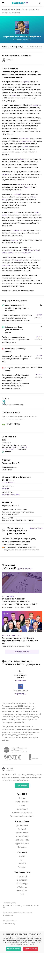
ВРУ (3, 596)
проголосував (24, 138)
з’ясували (34, 105)
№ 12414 (39, 375)
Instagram (23, 880)
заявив (13, 95)
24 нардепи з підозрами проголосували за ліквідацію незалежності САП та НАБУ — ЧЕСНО (19, 601)
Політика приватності (22, 812)
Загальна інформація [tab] (12, 46)
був (9, 257)
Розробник (6, 265)
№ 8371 (39, 337)
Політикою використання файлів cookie (22, 943)
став (15, 212)
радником (18, 260)
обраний (18, 194)
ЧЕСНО (10, 768)
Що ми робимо (22, 821)
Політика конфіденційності (22, 816)
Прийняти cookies (13, 949)
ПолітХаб (22, 829)
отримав (25, 82)
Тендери (22, 867)
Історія (22, 805)
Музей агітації (22, 836)
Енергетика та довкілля (11, 494)
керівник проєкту (19, 230)
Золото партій (22, 832)
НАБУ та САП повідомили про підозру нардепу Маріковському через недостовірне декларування (19, 541)
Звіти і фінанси (22, 802)
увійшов (21, 159)
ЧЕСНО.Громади (22, 840)
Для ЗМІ (22, 856)
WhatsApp (23, 883)
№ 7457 (39, 315)
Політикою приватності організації (22, 944)
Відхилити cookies (31, 949)
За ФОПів (5, 488)
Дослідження (22, 825)
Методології (22, 809)
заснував (14, 240)
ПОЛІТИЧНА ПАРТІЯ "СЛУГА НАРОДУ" (14, 448)
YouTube (23, 890)
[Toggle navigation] (3, 3)
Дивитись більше (24, 569)
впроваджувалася (25, 141)
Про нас (22, 798)
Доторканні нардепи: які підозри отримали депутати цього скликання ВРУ (20, 641)
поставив (21, 184)
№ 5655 (39, 356)
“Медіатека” (26, 253)
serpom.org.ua (21, 694)
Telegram (23, 887)
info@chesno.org (9, 923)
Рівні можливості (8, 482)
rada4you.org (20, 680)
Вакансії (22, 863)
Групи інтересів (22, 843)
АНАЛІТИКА (16, 635)
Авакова (27, 187)
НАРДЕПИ (10, 596)
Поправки (22, 847)
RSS (22, 860)
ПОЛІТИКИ (6, 635)
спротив (24, 146)
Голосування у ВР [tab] (35, 46)
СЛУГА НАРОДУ (13, 424)
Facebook (23, 876)
